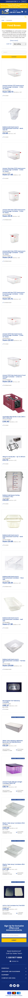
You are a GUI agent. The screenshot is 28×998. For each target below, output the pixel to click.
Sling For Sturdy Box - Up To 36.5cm (14, 457)
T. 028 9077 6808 (14, 957)
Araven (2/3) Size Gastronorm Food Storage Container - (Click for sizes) (13, 335)
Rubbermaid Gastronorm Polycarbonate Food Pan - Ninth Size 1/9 (13, 128)
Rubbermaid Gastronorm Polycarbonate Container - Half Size (13, 619)
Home (3, 20)
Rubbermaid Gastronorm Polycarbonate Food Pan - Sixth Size (13, 536)
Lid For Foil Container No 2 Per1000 (14, 905)
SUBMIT (14, 940)
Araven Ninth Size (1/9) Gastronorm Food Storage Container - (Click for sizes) (14, 252)
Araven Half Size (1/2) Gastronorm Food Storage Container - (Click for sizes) (14, 294)
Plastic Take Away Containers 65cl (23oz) (14, 865)
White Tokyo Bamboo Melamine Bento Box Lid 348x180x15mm (13, 741)
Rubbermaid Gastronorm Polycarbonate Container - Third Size (13, 578)
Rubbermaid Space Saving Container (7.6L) (11, 495)
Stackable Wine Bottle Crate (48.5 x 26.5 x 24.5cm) (14, 417)
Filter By (14, 57)
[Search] (25, 17)
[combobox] (11, 17)
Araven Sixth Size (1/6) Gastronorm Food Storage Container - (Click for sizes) (14, 211)
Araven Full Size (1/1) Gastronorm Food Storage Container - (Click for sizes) (13, 87)
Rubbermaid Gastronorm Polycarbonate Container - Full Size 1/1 (14, 660)
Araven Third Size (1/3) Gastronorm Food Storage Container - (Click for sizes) (14, 169)
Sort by (9, 44)
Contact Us (14, 961)
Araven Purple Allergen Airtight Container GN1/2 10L (12, 782)
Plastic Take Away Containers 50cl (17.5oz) (14, 823)
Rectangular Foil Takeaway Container (11, 701)
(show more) (14, 40)
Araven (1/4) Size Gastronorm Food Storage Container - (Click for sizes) (14, 376)
